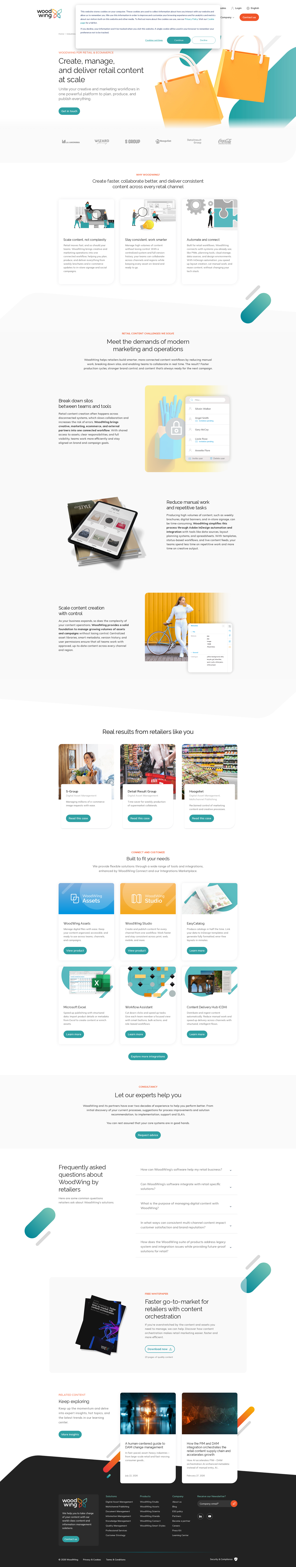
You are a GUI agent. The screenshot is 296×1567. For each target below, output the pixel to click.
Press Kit (176, 1530)
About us (177, 1501)
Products (145, 1496)
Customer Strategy (115, 1535)
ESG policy (177, 1511)
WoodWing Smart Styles (152, 1525)
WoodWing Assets (149, 1506)
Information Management (118, 1516)
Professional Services (116, 1530)
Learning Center (180, 1535)
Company (177, 1496)
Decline (203, 40)
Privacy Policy (191, 19)
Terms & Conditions (115, 1559)
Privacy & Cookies (92, 1559)
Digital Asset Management (119, 1501)
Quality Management (116, 1525)
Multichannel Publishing (117, 1506)
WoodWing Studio (149, 1501)
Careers (176, 1525)
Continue (178, 40)
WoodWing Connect (150, 1521)
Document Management (118, 1511)
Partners (176, 1516)
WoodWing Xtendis (150, 1516)
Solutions (111, 1496)
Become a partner (181, 1521)
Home (61, 34)
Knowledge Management (118, 1521)
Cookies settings (154, 40)
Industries (71, 34)
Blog (174, 1506)
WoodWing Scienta (150, 1511)
